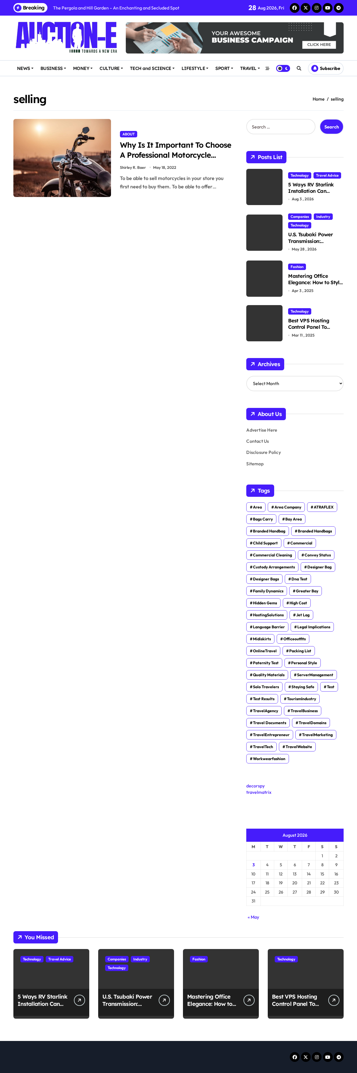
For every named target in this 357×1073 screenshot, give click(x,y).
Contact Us (257, 441)
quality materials (268, 674)
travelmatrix (258, 792)
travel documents (269, 722)
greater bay (307, 590)
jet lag (303, 614)
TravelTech (263, 746)
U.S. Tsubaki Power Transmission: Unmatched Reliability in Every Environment (314, 244)
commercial (301, 543)
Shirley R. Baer (133, 167)
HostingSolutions (268, 614)
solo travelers (266, 686)
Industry (323, 216)
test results (263, 698)
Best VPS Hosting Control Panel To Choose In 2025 (308, 327)
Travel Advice (327, 175)
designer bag (319, 567)
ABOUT (128, 134)
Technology (300, 175)
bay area (293, 519)
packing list (300, 650)
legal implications (313, 626)
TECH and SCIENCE (150, 68)
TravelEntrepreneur (271, 734)
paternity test (266, 662)
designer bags (266, 578)
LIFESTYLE (193, 68)
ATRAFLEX (324, 507)
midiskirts (262, 638)
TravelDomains (312, 722)
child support (265, 543)
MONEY (81, 68)
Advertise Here (261, 430)
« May (253, 917)
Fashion (297, 266)
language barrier (269, 626)
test (330, 686)
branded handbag (269, 531)
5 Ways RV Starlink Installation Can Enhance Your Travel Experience (312, 194)
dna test (299, 578)
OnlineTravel (265, 650)
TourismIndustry (301, 698)
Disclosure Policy (263, 452)
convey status (318, 555)
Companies (300, 216)
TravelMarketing (317, 734)
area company (287, 507)
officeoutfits (294, 638)
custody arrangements (274, 567)
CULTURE (110, 68)
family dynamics (268, 590)
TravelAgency (265, 710)
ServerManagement (315, 674)
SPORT (222, 68)
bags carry (263, 519)
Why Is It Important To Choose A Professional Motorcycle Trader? (175, 154)
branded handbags (315, 531)
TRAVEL (248, 68)
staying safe (302, 686)
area (257, 507)
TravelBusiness (304, 710)
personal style (304, 662)
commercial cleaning (272, 555)
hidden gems (265, 602)
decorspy (255, 786)
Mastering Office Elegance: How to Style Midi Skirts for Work (315, 282)
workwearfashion (269, 758)
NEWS (23, 68)
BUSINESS (51, 68)
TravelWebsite (299, 746)
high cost (298, 602)
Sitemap (254, 463)
